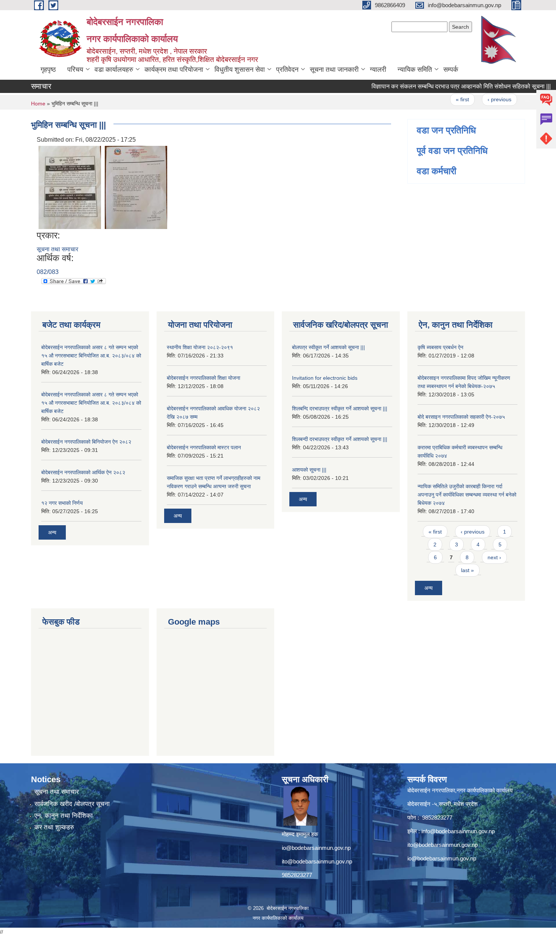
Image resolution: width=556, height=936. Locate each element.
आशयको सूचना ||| (309, 470)
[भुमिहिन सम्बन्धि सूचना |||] (70, 187)
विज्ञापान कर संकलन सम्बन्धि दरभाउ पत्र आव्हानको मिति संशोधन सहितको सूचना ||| (448, 86)
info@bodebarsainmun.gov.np (458, 831)
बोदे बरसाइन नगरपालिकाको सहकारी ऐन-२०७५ (461, 417)
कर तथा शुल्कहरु (54, 827)
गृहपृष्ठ (48, 69)
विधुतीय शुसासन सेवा (239, 69)
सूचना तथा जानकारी (334, 69)
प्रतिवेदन (287, 69)
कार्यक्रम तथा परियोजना (173, 69)
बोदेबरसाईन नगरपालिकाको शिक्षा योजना (203, 378)
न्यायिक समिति (415, 69)
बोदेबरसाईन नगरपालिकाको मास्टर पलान (204, 447)
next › (494, 557)
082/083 (48, 272)
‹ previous (487, 99)
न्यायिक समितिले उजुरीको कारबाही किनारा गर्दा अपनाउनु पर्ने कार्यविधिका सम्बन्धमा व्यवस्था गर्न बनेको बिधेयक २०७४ (467, 494)
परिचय (75, 69)
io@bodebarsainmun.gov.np (316, 848)
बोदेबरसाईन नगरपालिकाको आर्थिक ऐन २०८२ (83, 472)
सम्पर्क (450, 69)
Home (38, 104)
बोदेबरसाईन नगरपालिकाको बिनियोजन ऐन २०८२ (86, 442)
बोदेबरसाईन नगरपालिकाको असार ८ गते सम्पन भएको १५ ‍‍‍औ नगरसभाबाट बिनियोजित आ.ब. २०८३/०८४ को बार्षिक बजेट (91, 355)
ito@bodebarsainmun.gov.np (317, 861)
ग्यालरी (378, 69)
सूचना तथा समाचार (57, 249)
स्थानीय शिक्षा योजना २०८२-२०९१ (200, 347)
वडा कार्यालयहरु (114, 69)
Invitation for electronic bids (324, 378)
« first (450, 99)
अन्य (52, 532)
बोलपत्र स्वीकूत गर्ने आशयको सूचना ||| (328, 347)
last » (467, 570)
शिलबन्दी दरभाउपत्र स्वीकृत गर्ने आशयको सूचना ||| (339, 439)
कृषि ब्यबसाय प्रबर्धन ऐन (440, 347)
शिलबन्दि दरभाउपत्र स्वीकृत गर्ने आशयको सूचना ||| (339, 408)
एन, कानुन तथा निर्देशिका (63, 815)
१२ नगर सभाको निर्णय (62, 503)
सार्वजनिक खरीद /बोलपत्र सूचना (72, 804)
